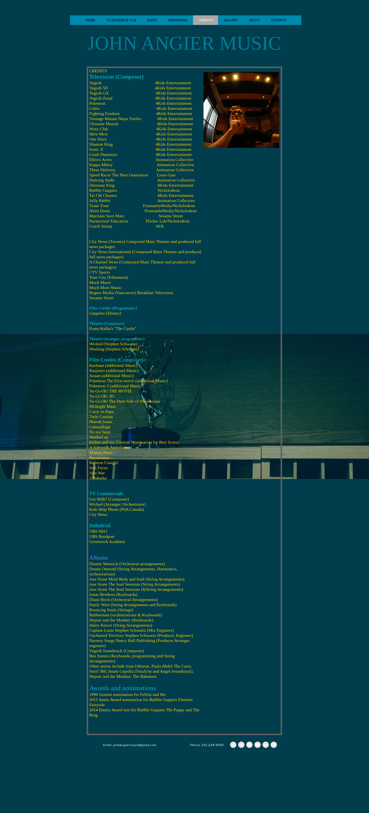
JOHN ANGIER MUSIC (184, 43)
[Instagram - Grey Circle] (249, 745)
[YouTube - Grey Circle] (257, 745)
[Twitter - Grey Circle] (241, 745)
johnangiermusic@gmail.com (135, 745)
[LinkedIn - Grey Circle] (265, 745)
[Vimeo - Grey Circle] (274, 745)
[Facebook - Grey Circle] (233, 745)
